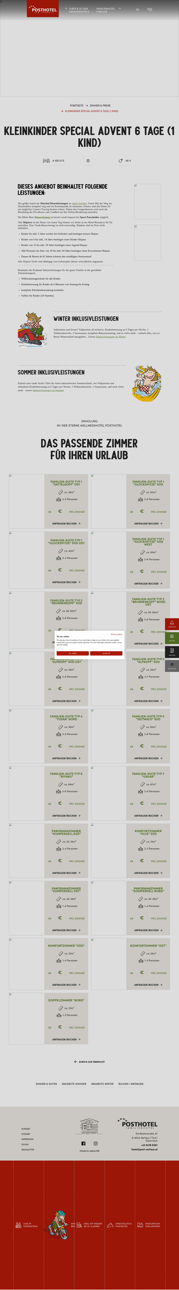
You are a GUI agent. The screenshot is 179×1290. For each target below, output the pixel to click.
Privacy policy (116, 634)
